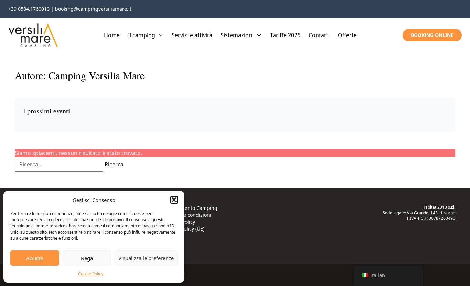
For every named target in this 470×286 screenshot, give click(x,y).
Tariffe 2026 (285, 35)
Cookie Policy (90, 274)
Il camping (141, 35)
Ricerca (114, 164)
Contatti (319, 35)
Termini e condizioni (187, 215)
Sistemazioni (237, 35)
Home (112, 35)
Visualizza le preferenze (146, 258)
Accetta (34, 258)
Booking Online (432, 35)
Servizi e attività (192, 35)
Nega (87, 258)
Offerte (347, 35)
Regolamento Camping (190, 208)
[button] (174, 199)
